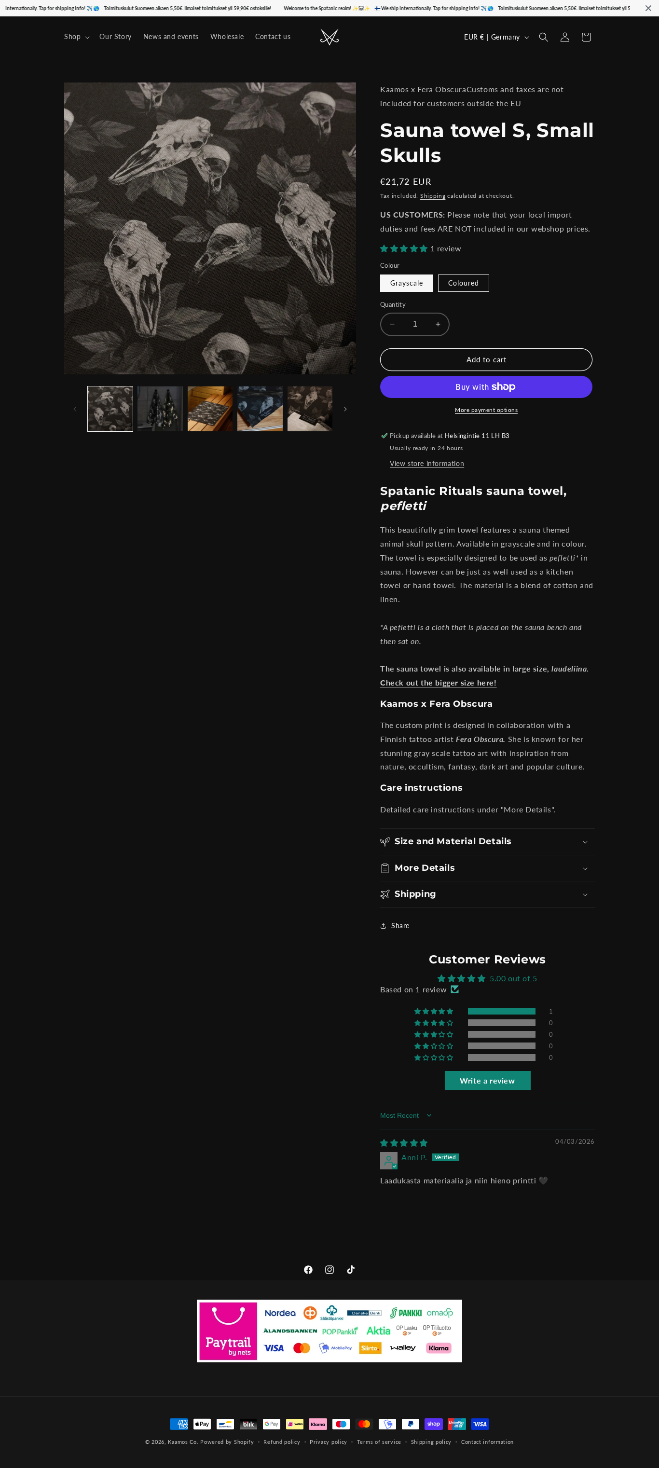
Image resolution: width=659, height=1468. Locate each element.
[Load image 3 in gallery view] (210, 408)
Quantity (393, 304)
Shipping (433, 195)
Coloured (463, 283)
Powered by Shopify (227, 1442)
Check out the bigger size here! (438, 682)
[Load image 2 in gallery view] (159, 408)
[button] (76, 37)
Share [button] (400, 925)
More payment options (486, 409)
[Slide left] (74, 409)
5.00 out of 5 (513, 978)
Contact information (487, 1442)
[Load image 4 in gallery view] (259, 408)
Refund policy (281, 1442)
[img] (404, 1142)
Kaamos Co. (183, 1442)
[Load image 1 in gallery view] (110, 408)
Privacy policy (328, 1442)
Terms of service (379, 1442)
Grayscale (406, 283)
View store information (427, 463)
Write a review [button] (487, 1080)
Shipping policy (431, 1442)
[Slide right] (345, 409)
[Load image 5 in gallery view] (310, 408)
